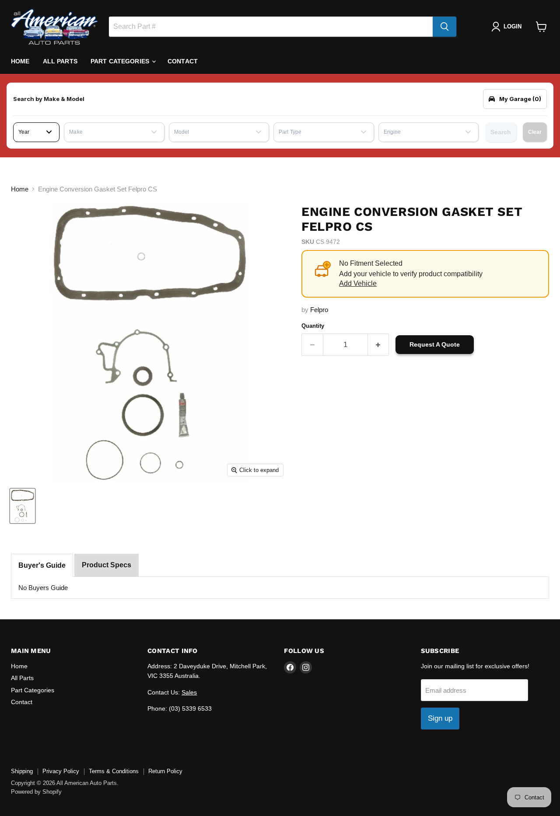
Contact (183, 61)
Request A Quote (435, 344)
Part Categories (121, 61)
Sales (189, 692)
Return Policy (165, 771)
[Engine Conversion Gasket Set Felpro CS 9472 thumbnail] (22, 506)
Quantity (312, 326)
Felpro (319, 309)
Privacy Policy (60, 771)
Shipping (22, 771)
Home (20, 61)
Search (500, 131)
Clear (535, 132)
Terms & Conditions (114, 771)
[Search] (444, 27)
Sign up (440, 718)
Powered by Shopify (36, 791)
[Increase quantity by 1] (378, 344)
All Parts (60, 61)
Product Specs (106, 565)
